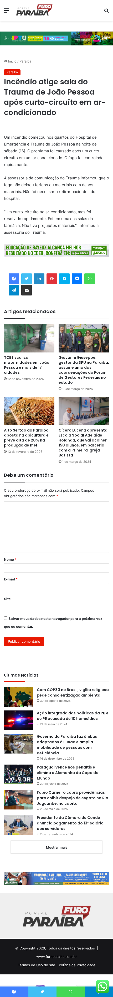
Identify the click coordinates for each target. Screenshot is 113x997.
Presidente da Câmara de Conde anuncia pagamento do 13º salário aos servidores (70, 823)
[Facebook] (14, 278)
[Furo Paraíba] (34, 10)
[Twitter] (26, 278)
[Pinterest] (52, 278)
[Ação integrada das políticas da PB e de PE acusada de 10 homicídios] (18, 720)
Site (7, 599)
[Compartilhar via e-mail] (26, 290)
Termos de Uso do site (36, 965)
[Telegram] (14, 290)
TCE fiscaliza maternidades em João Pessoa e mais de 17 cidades (26, 365)
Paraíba (25, 61)
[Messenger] (77, 278)
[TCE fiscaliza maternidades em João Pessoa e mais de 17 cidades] (29, 338)
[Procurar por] (106, 12)
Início (12, 61)
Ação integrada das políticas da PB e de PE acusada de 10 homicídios (73, 715)
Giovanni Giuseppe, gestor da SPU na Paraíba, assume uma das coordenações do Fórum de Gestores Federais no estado (84, 370)
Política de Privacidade (77, 965)
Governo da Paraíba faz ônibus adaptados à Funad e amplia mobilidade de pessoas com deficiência (67, 745)
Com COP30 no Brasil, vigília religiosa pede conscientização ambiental (73, 692)
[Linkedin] (39, 278)
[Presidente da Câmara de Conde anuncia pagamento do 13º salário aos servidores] (18, 825)
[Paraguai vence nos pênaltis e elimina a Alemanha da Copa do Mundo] (18, 774)
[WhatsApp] (89, 278)
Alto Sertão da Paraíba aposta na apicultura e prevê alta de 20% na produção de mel (26, 438)
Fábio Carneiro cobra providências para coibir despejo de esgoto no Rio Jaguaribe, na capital (72, 798)
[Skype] (64, 278)
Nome (10, 559)
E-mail (11, 579)
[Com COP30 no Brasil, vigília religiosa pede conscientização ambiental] (18, 697)
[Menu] (6, 12)
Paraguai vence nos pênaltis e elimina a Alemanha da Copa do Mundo (68, 773)
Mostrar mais (56, 847)
